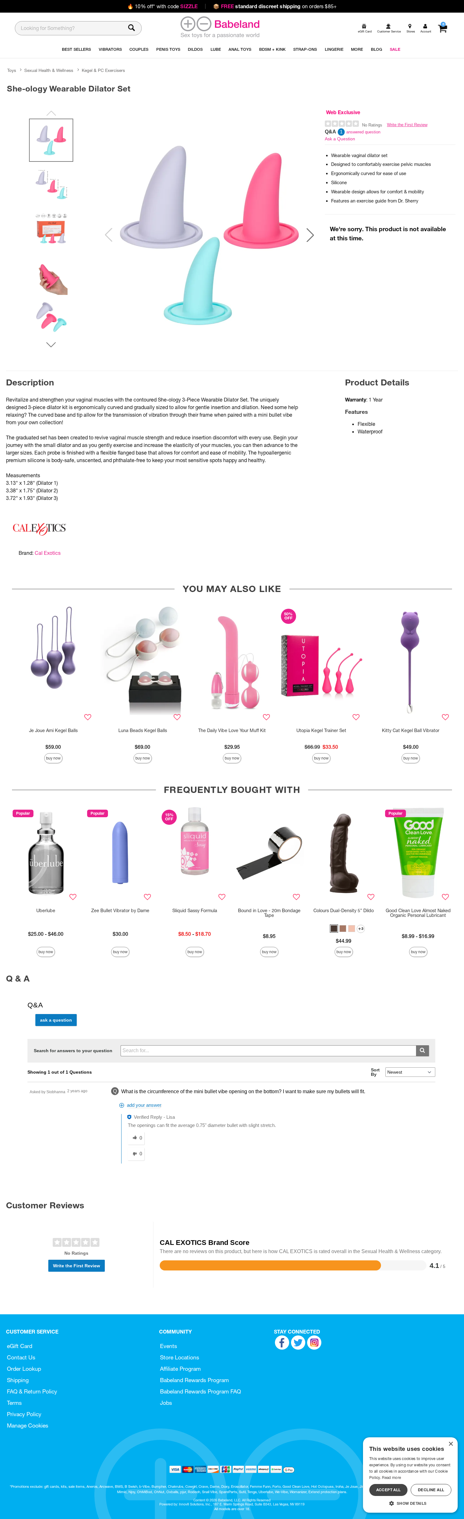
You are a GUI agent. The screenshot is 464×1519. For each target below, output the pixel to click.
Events (168, 1346)
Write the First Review (407, 124)
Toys (11, 70)
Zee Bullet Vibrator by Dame (120, 910)
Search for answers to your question (73, 1050)
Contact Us (21, 1357)
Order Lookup (24, 1368)
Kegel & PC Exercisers (103, 70)
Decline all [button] (431, 1489)
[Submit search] (422, 1050)
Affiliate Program (180, 1368)
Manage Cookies (27, 1425)
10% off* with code (162, 6)
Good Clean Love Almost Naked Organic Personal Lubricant (418, 913)
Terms (14, 1402)
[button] (310, 235)
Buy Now (53, 758)
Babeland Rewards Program (194, 1380)
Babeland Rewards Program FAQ (200, 1391)
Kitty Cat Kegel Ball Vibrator (410, 730)
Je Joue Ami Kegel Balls (53, 730)
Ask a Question (340, 138)
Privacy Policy (24, 1414)
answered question (363, 132)
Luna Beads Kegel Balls (142, 730)
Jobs (166, 1402)
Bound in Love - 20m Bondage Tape (269, 913)
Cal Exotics (48, 553)
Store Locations (179, 1357)
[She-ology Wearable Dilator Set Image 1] (209, 234)
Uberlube (45, 910)
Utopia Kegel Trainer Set (321, 730)
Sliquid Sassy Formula (194, 910)
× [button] (450, 1444)
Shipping (18, 1380)
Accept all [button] (388, 1489)
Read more (391, 1477)
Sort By (375, 1072)
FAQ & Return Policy (32, 1391)
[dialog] (410, 1475)
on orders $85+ (275, 6)
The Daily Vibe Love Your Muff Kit (232, 730)
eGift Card (19, 1346)
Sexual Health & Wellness (48, 70)
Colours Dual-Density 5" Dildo (343, 910)
